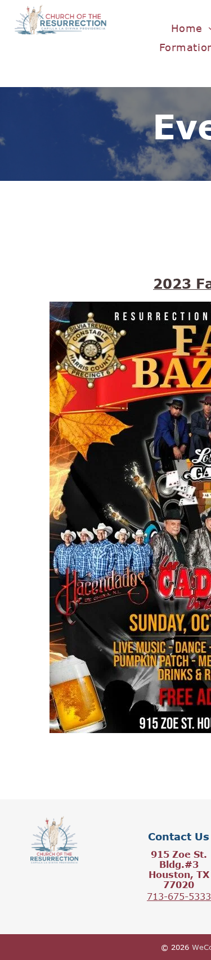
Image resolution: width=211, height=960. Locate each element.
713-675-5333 (179, 896)
